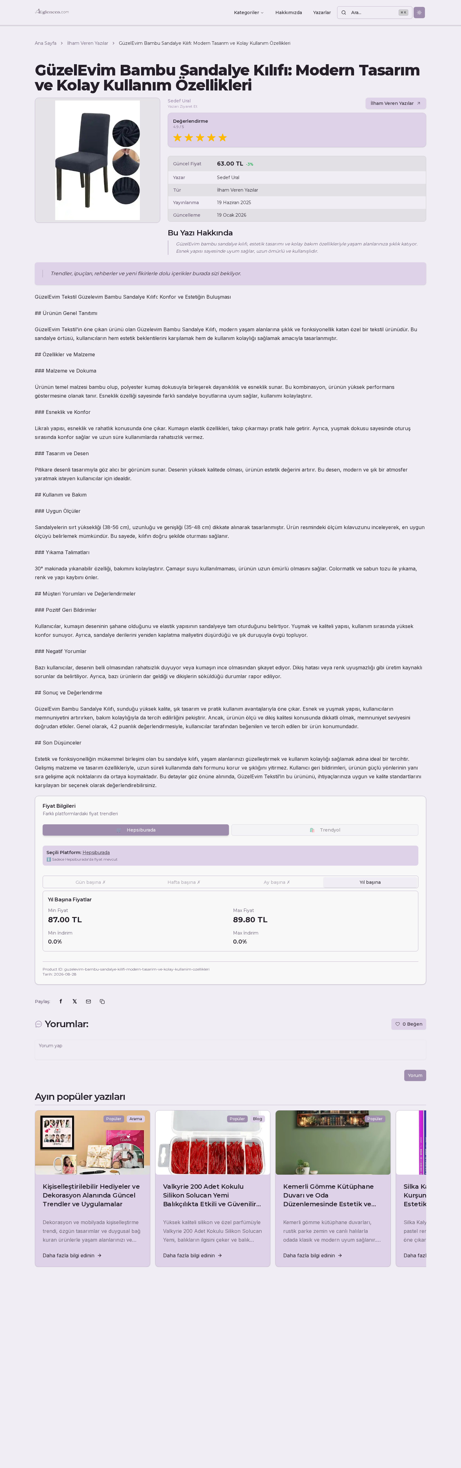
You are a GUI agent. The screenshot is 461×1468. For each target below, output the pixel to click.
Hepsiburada (136, 830)
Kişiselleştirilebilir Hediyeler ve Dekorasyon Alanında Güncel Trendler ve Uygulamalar (91, 1195)
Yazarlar (322, 12)
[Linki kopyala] (102, 1001)
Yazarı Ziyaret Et (183, 106)
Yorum (415, 1075)
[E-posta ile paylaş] (88, 1001)
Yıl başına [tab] (370, 882)
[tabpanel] (230, 921)
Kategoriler (246, 12)
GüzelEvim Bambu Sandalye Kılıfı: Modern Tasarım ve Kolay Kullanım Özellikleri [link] (204, 43)
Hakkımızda (288, 12)
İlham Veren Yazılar (87, 43)
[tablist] (230, 882)
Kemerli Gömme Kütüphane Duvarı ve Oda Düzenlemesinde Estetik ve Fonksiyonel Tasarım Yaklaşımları (328, 1204)
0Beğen (412, 1024)
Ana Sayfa (45, 43)
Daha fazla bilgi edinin (68, 1255)
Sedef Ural (179, 101)
